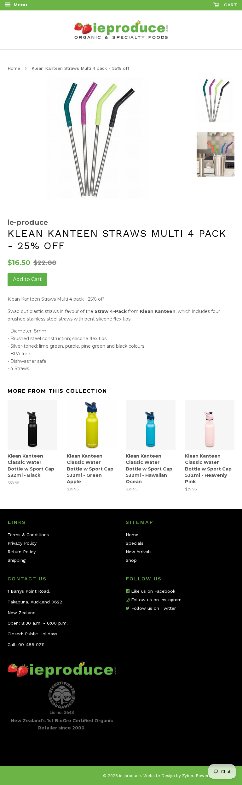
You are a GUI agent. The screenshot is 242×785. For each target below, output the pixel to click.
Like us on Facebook (152, 591)
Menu (19, 5)
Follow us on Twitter (153, 608)
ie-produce (130, 775)
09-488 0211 (31, 644)
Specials (134, 543)
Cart (229, 4)
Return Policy (22, 551)
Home (14, 68)
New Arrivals (139, 551)
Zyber (187, 775)
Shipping (17, 560)
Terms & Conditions (28, 534)
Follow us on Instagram (156, 599)
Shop (131, 560)
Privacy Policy (22, 543)
